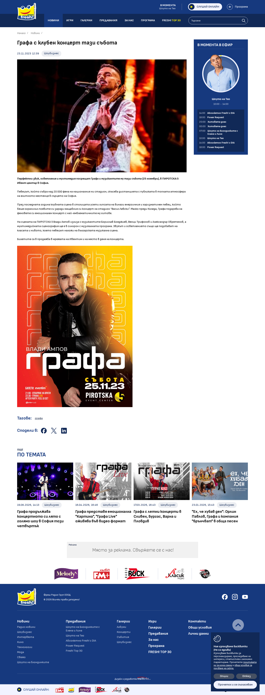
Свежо (21, 657)
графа (39, 418)
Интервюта (25, 637)
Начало (21, 33)
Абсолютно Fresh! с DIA (81, 640)
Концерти (124, 632)
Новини (35, 33)
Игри (152, 621)
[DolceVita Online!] (127, 690)
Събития (123, 637)
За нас (153, 640)
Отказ (246, 676)
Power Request (75, 645)
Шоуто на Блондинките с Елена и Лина (83, 628)
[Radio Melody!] (85, 690)
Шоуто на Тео (75, 635)
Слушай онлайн (208, 6)
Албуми (121, 627)
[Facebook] (225, 597)
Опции (224, 676)
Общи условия (200, 627)
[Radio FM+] (59, 690)
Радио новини (26, 627)
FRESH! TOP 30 (159, 652)
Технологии (24, 647)
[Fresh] (71, 690)
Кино (20, 642)
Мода (20, 652)
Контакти (197, 621)
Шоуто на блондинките (33, 662)
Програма (241, 6)
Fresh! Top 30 (74, 651)
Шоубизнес (51, 53)
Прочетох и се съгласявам (235, 684)
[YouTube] (245, 597)
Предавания (75, 621)
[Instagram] (235, 597)
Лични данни (198, 633)
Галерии (123, 621)
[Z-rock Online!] (101, 690)
